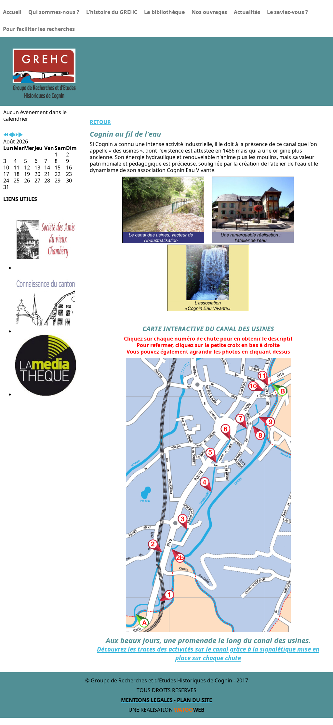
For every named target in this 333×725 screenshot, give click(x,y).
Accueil (12, 12)
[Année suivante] (15, 135)
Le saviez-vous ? (287, 12)
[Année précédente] (5, 135)
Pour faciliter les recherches (39, 29)
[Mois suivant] (20, 135)
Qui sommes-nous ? (53, 12)
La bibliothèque (164, 12)
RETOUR (100, 122)
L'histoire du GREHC (111, 12)
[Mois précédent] (10, 135)
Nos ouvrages (209, 12)
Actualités (247, 12)
